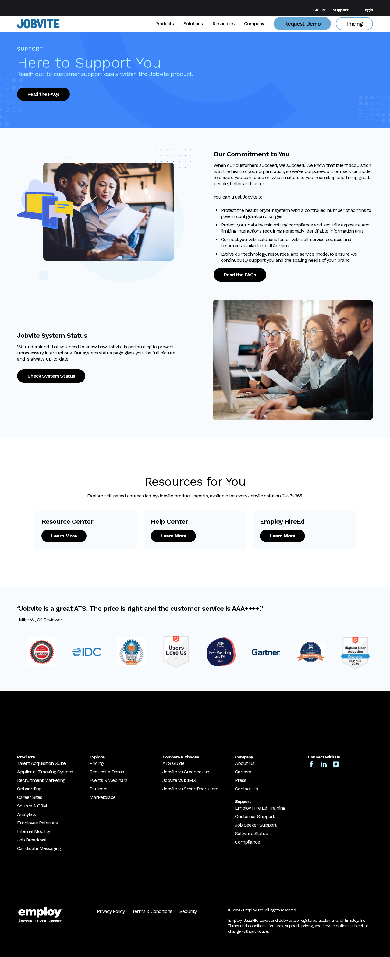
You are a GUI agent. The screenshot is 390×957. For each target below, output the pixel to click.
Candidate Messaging (39, 849)
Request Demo (302, 23)
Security (188, 911)
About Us (244, 763)
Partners (98, 789)
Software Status (251, 833)
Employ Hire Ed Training (260, 808)
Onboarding (29, 789)
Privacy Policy (111, 911)
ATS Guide (173, 763)
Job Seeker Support (255, 825)
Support (340, 9)
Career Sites (29, 797)
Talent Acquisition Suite (41, 763)
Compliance (247, 842)
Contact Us (246, 789)
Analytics (26, 814)
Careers (243, 772)
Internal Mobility (33, 831)
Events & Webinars (108, 780)
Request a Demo (107, 772)
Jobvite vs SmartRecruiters (190, 789)
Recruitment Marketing (41, 780)
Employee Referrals (37, 823)
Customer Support (254, 816)
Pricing (354, 23)
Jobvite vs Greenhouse (185, 772)
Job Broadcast (32, 840)
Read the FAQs (43, 94)
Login (367, 9)
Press (240, 780)
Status (319, 9)
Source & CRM (32, 806)
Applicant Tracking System (45, 772)
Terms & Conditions (152, 911)
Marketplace (102, 797)
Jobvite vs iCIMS (179, 780)
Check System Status (51, 376)
